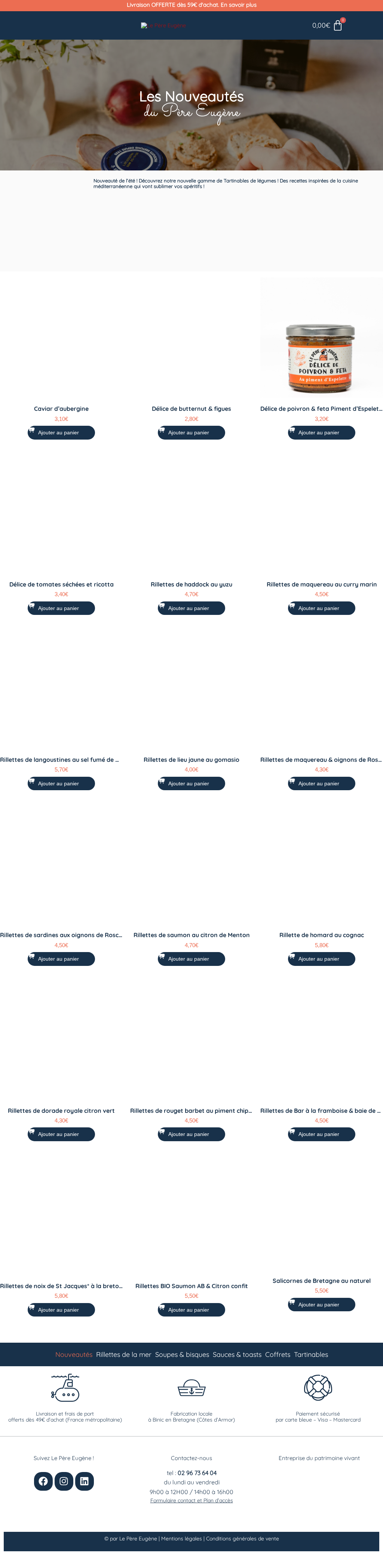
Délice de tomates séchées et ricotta (61, 584)
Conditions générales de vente (242, 1538)
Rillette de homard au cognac (321, 935)
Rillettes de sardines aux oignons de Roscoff (63, 935)
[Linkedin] (84, 1481)
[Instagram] (64, 1481)
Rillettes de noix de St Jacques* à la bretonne (65, 1286)
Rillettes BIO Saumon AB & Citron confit (191, 1286)
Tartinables (311, 1354)
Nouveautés (73, 1354)
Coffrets (277, 1354)
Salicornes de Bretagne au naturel (322, 1280)
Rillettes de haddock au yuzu (191, 584)
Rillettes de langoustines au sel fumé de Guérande (71, 759)
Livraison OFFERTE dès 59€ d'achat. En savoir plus (192, 4)
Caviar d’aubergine (61, 408)
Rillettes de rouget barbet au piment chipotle (195, 1110)
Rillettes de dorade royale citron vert (61, 1110)
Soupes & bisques (182, 1354)
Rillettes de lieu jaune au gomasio (191, 759)
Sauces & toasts (237, 1354)
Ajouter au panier (58, 432)
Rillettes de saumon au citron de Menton (192, 935)
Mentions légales (182, 1538)
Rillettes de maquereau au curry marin (322, 584)
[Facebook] (43, 1481)
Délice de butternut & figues (191, 408)
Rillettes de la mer (123, 1354)
